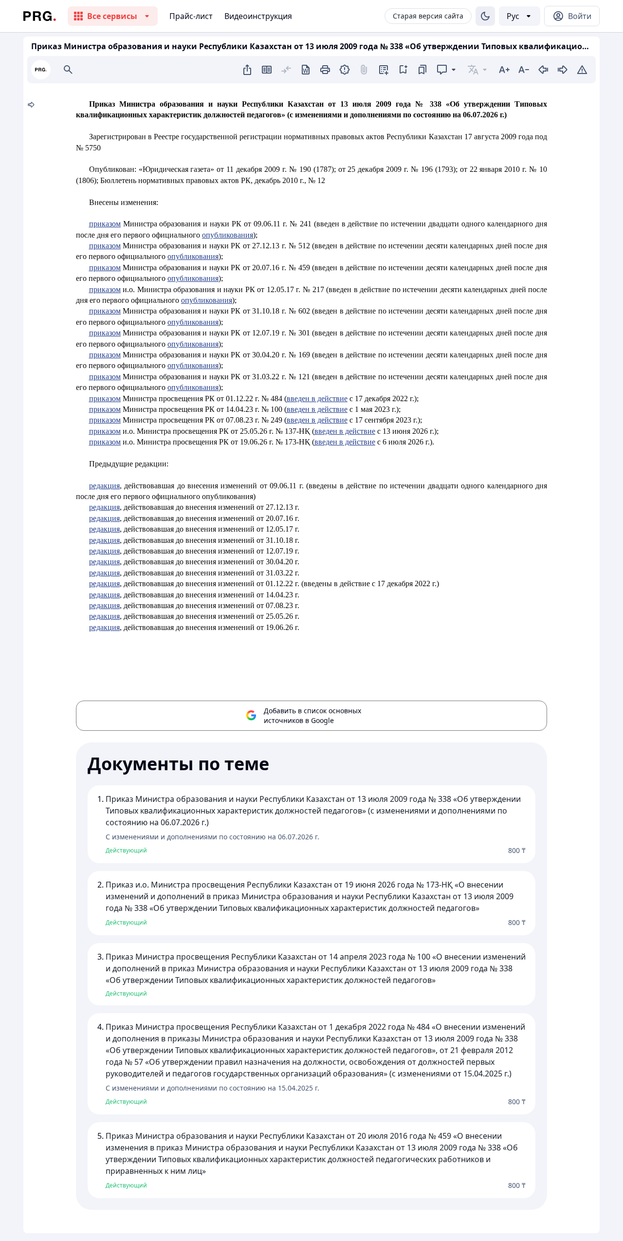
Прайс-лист (191, 16)
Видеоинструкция (258, 16)
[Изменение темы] (485, 16)
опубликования (227, 235)
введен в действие (317, 398)
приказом (105, 224)
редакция (104, 486)
